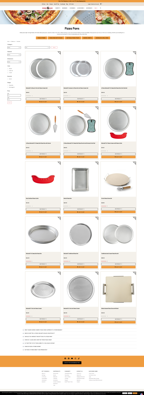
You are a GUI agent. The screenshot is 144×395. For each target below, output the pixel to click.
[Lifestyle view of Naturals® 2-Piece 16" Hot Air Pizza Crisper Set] (43, 68)
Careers (78, 381)
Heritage (43, 375)
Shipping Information (81, 376)
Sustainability (44, 378)
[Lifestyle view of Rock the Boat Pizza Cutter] (43, 179)
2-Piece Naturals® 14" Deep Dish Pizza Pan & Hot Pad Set (114, 88)
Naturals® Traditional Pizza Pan (71, 253)
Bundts (54, 375)
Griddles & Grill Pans (102, 38)
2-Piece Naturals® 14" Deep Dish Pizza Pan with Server (38, 143)
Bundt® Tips (56, 4)
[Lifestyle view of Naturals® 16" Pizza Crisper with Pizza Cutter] (118, 124)
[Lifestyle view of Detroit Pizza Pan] (80, 179)
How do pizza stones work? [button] (33, 346)
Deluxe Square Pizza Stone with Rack (110, 308)
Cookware (55, 378)
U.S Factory (44, 376)
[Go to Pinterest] (69, 358)
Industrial (43, 381)
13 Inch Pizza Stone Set (106, 198)
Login (90, 376)
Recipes (51, 4)
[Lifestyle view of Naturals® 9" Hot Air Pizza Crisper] (43, 289)
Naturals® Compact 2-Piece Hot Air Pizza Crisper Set (76, 88)
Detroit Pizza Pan (68, 198)
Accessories (55, 380)
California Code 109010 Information (95, 380)
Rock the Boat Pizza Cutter (32, 198)
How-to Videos (67, 376)
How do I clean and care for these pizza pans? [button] (38, 339)
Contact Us (79, 373)
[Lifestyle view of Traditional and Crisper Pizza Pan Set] (118, 234)
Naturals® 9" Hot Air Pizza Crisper (34, 308)
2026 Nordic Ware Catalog (94, 378)
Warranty (78, 380)
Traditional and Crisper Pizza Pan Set (110, 253)
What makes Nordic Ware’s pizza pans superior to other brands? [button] (43, 330)
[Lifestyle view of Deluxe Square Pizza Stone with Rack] (118, 289)
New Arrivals (55, 373)
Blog (67, 4)
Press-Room (67, 375)
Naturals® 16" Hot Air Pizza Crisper (72, 308)
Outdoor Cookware (57, 381)
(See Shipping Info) (80, 1)
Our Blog (66, 378)
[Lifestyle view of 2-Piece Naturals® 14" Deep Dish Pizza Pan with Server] (43, 124)
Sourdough (62, 4)
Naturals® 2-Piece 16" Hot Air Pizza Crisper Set (36, 88)
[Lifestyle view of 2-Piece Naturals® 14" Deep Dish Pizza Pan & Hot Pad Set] (118, 68)
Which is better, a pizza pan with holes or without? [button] (40, 333)
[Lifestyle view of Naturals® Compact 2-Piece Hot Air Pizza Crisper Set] (80, 68)
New (47, 4)
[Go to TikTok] (79, 358)
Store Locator (91, 373)
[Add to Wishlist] (59, 53)
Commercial (44, 380)
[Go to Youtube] (72, 358)
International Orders (80, 378)
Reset (54, 47)
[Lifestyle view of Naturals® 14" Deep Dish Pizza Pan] (43, 234)
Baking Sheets (87, 38)
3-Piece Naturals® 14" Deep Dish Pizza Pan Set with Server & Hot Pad (79, 143)
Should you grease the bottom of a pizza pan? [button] (38, 336)
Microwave (55, 383)
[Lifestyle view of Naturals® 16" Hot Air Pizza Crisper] (80, 289)
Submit (9, 102)
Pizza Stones (41, 38)
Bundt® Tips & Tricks (69, 381)
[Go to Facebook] (65, 358)
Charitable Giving (68, 373)
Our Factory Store (92, 375)
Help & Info (79, 375)
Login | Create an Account (93, 4)
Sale (54, 385)
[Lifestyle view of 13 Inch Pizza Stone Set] (118, 179)
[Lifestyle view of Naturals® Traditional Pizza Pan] (80, 234)
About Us (43, 373)
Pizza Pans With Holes (56, 38)
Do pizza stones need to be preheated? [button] (36, 349)
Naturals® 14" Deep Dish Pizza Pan (34, 253)
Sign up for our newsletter (72, 362)
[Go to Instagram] (75, 358)
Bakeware (55, 376)
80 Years (44, 4)
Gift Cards (71, 4)
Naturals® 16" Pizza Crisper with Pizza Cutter (111, 143)
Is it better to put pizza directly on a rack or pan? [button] (40, 343)
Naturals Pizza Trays (73, 38)
